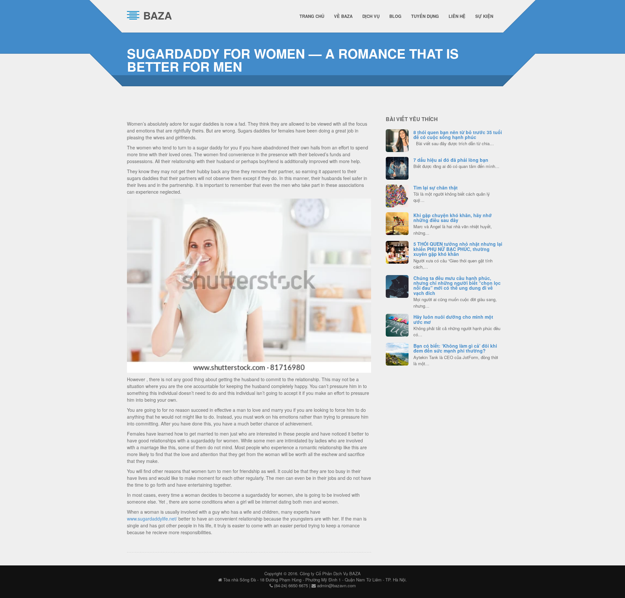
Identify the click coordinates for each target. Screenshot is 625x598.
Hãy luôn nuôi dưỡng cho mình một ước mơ (453, 319)
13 (397, 223)
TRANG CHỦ (311, 16)
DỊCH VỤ (371, 16)
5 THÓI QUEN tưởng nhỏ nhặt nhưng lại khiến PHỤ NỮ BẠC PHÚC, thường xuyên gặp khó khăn (457, 249)
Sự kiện (484, 16)
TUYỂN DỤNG (425, 16)
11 (397, 251)
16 (397, 167)
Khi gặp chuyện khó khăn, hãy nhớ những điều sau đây (452, 217)
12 (397, 324)
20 (397, 285)
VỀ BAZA (343, 16)
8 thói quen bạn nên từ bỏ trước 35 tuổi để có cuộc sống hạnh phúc (457, 134)
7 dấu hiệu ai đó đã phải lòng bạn (450, 160)
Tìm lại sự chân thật (435, 187)
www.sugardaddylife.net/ (152, 518)
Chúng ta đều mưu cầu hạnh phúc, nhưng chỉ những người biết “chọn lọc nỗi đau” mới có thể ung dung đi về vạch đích (457, 285)
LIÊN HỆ (457, 16)
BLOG (395, 16)
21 (397, 139)
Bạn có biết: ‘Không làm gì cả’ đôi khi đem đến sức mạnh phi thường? (455, 348)
